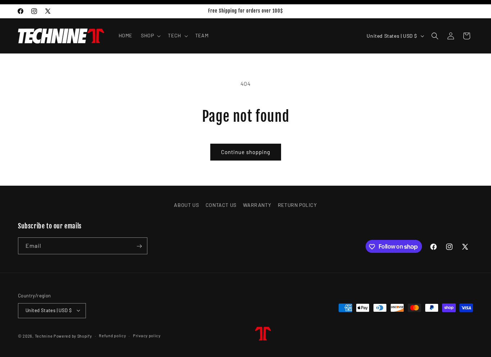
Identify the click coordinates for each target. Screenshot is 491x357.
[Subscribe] (139, 246)
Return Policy (297, 205)
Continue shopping (245, 152)
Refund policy (112, 335)
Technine (44, 335)
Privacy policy (147, 335)
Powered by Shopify (73, 335)
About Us (186, 205)
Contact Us (221, 205)
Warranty (257, 205)
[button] (150, 35)
